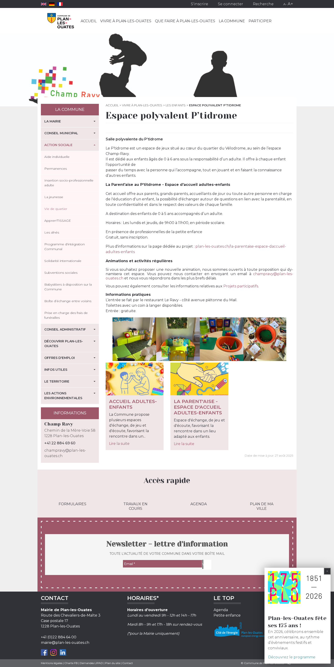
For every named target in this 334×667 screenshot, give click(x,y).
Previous (110, 340)
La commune (232, 21)
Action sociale (58, 145)
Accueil (89, 21)
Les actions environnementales (63, 395)
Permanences (55, 169)
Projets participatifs (240, 286)
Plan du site (112, 663)
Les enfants (176, 105)
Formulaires (72, 504)
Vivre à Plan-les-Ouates (125, 21)
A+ (290, 3)
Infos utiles (55, 370)
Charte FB (71, 663)
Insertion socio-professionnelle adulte (68, 182)
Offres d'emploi (59, 358)
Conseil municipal (61, 133)
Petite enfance (227, 615)
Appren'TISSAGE (57, 221)
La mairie (52, 121)
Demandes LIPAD (91, 663)
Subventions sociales (60, 273)
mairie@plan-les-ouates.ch (65, 642)
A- (285, 4)
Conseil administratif (65, 329)
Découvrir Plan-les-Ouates (63, 343)
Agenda (198, 504)
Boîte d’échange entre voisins (67, 301)
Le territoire (56, 381)
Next (293, 340)
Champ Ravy (58, 424)
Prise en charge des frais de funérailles (66, 315)
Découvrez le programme (291, 657)
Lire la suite (119, 443)
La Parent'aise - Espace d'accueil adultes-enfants (198, 407)
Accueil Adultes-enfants (133, 404)
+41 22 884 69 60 (59, 443)
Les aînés (51, 232)
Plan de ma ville (261, 506)
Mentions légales (51, 663)
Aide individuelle (57, 157)
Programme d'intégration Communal (64, 246)
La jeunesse (53, 197)
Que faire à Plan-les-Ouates (185, 21)
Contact (127, 663)
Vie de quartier (55, 209)
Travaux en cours (135, 506)
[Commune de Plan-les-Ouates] (61, 20)
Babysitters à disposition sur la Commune (68, 286)
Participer (260, 21)
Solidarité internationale (62, 261)
